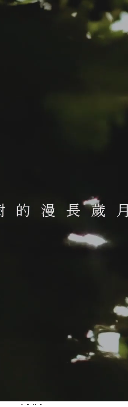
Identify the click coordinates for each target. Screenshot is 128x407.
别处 (41, 404)
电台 (28, 404)
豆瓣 (34, 404)
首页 (22, 404)
